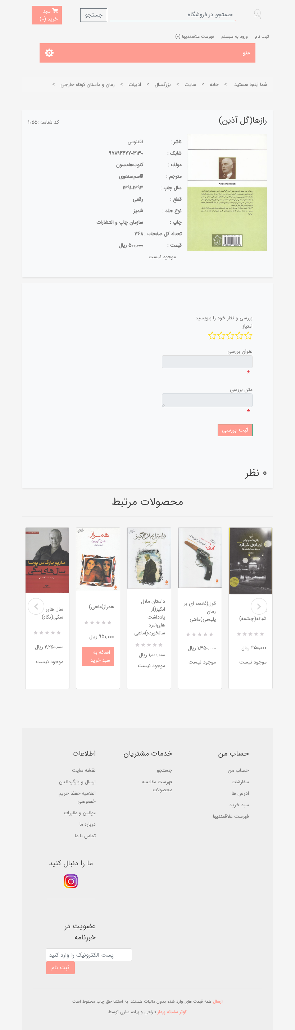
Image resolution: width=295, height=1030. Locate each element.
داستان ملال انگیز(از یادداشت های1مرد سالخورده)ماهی (149, 617)
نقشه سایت (84, 770)
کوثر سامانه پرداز (172, 1011)
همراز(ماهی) (101, 607)
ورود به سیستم (234, 36)
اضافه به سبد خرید (100, 656)
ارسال (218, 1001)
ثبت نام (262, 36)
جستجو (94, 14)
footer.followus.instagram (71, 881)
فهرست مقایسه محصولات (157, 786)
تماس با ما (85, 836)
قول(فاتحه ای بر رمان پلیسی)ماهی (200, 611)
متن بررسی (241, 389)
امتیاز (247, 326)
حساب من (238, 770)
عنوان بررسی (240, 351)
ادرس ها (240, 793)
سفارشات (240, 782)
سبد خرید (239, 805)
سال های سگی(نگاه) (52, 613)
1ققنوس (135, 142)
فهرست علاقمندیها (231, 816)
